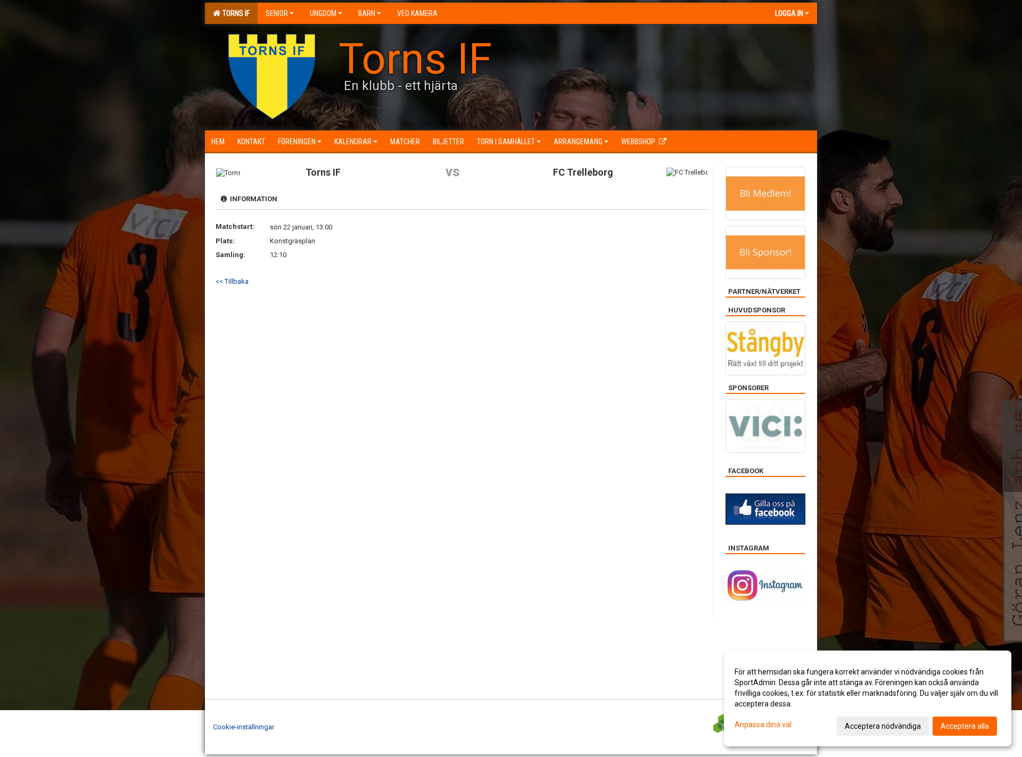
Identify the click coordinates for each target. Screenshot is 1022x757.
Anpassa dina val (763, 724)
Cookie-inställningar (243, 727)
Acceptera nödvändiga (883, 726)
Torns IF (234, 13)
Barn (366, 13)
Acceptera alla (965, 726)
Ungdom (323, 13)
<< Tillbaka (232, 281)
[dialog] (867, 698)
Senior (277, 13)
